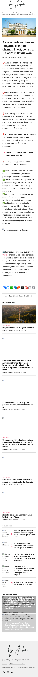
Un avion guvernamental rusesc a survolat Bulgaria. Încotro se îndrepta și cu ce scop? (24, 534)
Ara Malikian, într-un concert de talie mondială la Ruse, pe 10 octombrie (24, 545)
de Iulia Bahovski (9, 629)
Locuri (5, 400)
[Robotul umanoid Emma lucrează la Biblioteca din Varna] (19, 501)
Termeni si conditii (22, 667)
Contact (4, 664)
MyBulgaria (11, 13)
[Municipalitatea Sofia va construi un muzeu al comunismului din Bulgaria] (19, 466)
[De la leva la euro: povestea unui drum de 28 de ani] (6, 583)
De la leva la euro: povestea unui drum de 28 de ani (25, 583)
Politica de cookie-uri (8, 667)
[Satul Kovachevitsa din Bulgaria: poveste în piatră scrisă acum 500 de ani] (19, 389)
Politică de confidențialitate (17, 664)
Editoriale (6, 437)
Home (4, 13)
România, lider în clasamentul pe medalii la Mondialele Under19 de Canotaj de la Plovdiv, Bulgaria (24, 570)
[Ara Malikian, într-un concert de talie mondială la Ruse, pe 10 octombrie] (6, 545)
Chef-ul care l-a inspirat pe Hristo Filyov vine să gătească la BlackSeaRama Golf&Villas (24, 557)
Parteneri (32, 667)
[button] (3, 5)
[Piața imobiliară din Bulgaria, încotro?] (19, 314)
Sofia (4, 255)
